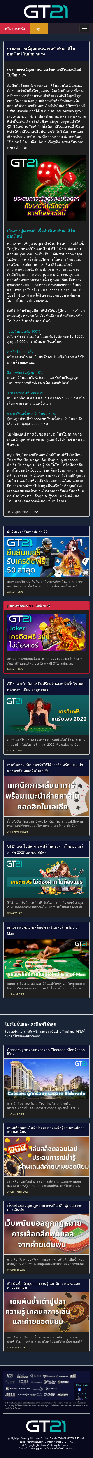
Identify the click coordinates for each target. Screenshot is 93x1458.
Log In (39, 28)
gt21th (26, 496)
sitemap (70, 1448)
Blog (35, 512)
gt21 (39, 1448)
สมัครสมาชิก (15, 28)
